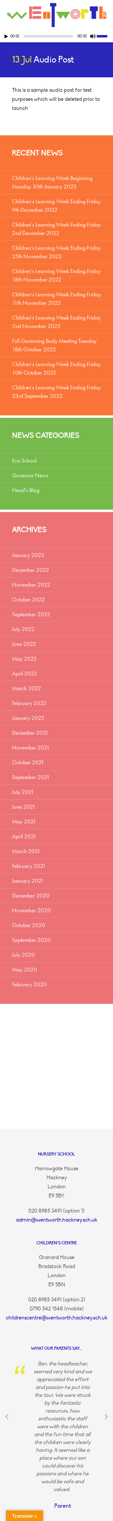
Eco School (24, 460)
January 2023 (28, 555)
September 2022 (31, 614)
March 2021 (26, 851)
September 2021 (31, 777)
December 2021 (30, 732)
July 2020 (23, 955)
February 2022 (29, 703)
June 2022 (24, 644)
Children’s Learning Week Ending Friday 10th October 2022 (56, 368)
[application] (56, 36)
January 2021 (28, 881)
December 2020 (30, 895)
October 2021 (28, 762)
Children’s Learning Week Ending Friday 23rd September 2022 (56, 392)
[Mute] (93, 36)
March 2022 (26, 688)
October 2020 (28, 925)
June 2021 (24, 806)
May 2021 (24, 821)
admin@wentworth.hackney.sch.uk (56, 1220)
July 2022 (23, 629)
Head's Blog (25, 490)
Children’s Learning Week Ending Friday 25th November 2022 (56, 252)
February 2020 (29, 984)
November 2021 (31, 747)
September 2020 (31, 940)
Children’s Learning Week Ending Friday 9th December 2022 (56, 206)
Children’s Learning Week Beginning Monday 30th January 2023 (52, 182)
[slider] (105, 35)
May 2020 (24, 969)
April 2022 (24, 673)
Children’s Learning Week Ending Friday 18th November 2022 (56, 275)
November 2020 (31, 910)
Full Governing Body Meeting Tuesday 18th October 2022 (54, 345)
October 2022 (28, 599)
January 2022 (28, 718)
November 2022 (31, 584)
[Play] (6, 36)
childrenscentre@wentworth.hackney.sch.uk (57, 1318)
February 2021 (29, 866)
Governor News (30, 475)
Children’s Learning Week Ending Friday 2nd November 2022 (56, 322)
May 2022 (24, 658)
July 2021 (23, 792)
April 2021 (24, 836)
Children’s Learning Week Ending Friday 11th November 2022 (56, 299)
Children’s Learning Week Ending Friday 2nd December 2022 (56, 229)
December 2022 (30, 570)
